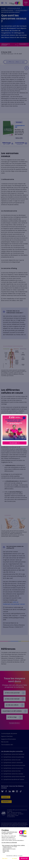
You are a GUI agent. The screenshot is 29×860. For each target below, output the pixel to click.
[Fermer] (24, 418)
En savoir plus (13, 443)
